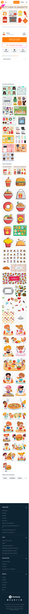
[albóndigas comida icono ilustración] (8, 314)
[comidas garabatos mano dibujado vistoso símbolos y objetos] (14, 406)
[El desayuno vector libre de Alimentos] (8, 195)
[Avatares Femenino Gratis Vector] (9, 90)
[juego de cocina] (8, 120)
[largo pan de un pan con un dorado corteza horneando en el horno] (6, 387)
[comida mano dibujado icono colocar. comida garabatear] (8, 431)
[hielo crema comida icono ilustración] (8, 349)
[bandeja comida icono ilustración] (8, 362)
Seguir (24, 34)
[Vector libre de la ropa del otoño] (9, 111)
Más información (6, 58)
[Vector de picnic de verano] (8, 130)
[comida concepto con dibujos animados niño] (8, 482)
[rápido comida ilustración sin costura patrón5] (8, 458)
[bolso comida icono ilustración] (8, 276)
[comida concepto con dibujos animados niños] (10, 505)
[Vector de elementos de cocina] (7, 218)
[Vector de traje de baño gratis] (8, 177)
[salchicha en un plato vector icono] (8, 470)
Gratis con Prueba (14, 39)
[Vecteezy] (2, 2)
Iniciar (22, 2)
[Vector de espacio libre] (8, 186)
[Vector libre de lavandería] (8, 169)
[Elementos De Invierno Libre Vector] (9, 140)
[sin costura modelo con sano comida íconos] (10, 396)
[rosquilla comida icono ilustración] (8, 289)
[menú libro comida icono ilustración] (8, 326)
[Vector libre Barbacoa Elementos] (18, 149)
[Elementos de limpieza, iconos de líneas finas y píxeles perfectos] (7, 100)
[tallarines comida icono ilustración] (8, 301)
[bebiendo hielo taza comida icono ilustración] (8, 239)
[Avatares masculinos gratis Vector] (8, 204)
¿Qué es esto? (16, 55)
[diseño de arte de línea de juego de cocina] (17, 100)
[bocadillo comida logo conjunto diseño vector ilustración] (14, 375)
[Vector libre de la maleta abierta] (8, 160)
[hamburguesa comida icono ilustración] (8, 252)
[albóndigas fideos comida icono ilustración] (8, 264)
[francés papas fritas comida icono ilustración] (20, 325)
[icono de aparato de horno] (7, 150)
